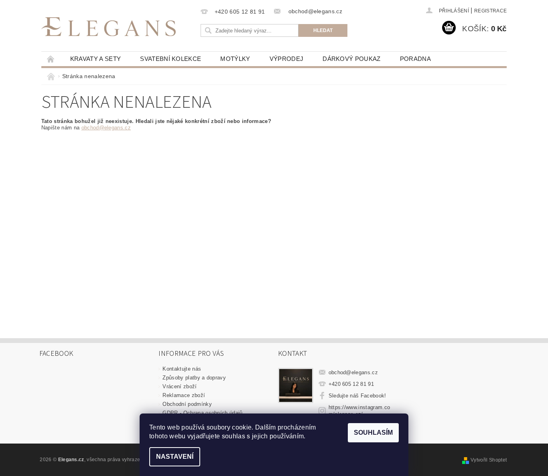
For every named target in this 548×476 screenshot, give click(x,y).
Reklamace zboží (183, 395)
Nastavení (174, 456)
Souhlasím (373, 432)
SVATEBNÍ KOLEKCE (170, 58)
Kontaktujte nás (181, 369)
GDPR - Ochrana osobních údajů (202, 413)
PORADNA (415, 58)
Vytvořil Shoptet (489, 460)
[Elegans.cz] (108, 26)
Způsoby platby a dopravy (194, 378)
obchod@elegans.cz (106, 128)
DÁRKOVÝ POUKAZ (351, 58)
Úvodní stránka (51, 59)
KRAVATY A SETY (95, 58)
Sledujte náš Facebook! (357, 396)
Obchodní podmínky (186, 404)
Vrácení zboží (179, 386)
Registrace (490, 11)
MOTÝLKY (235, 58)
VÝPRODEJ (287, 58)
